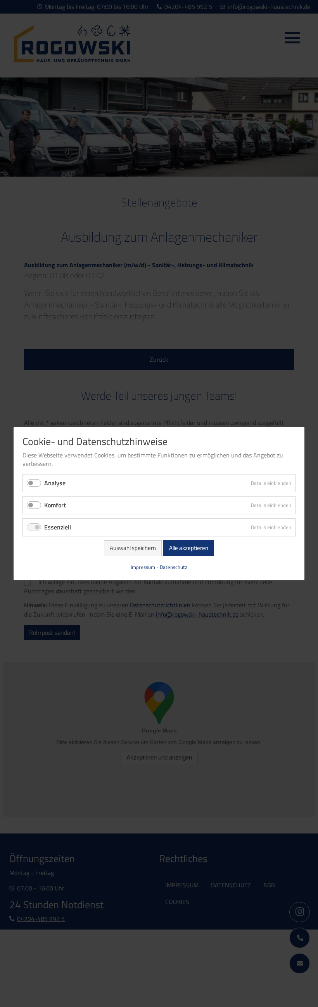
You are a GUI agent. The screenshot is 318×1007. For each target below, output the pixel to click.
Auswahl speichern (133, 547)
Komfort (55, 505)
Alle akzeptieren (188, 547)
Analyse (55, 483)
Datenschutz (173, 567)
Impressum (143, 567)
